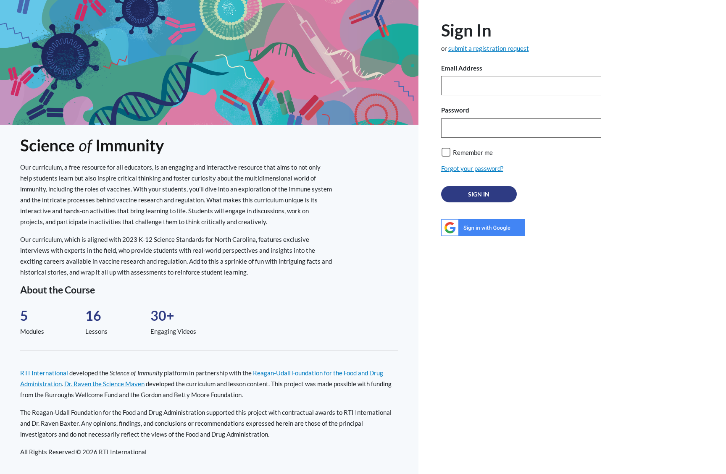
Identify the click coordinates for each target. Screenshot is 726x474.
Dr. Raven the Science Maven (104, 384)
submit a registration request (488, 48)
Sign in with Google (483, 227)
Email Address (461, 68)
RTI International (44, 373)
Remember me (473, 152)
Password (455, 110)
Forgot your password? (472, 168)
